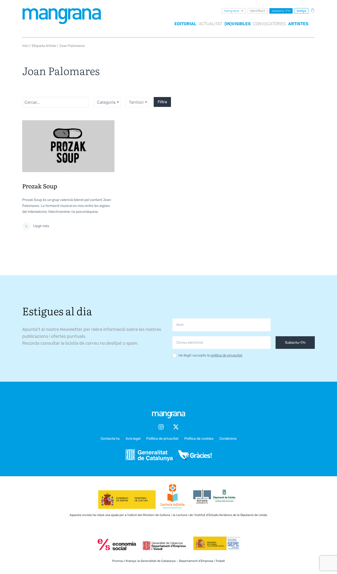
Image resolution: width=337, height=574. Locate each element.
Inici (25, 46)
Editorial (185, 23)
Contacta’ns (110, 438)
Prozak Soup (39, 185)
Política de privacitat (162, 438)
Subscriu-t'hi (295, 342)
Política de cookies (198, 438)
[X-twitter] (176, 427)
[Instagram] (161, 427)
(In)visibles (238, 23)
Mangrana (231, 11)
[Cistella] (311, 10)
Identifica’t (257, 11)
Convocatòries (269, 23)
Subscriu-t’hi (281, 11)
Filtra (162, 101)
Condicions (228, 438)
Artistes (298, 23)
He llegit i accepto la (210, 355)
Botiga (301, 11)
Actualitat (210, 23)
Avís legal (133, 438)
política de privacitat (226, 355)
